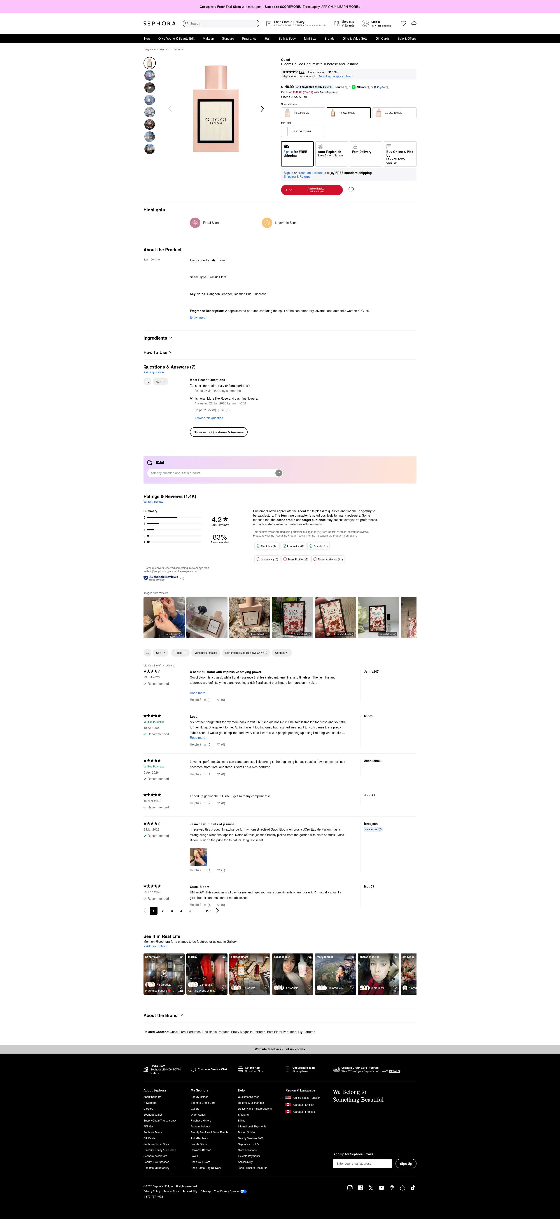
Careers (148, 1108)
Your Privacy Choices (227, 1191)
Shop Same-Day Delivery (206, 1167)
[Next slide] (262, 109)
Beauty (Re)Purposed (156, 1162)
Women (164, 49)
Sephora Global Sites (156, 1144)
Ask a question (316, 72)
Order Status (198, 1114)
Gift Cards (383, 38)
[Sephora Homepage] (159, 23)
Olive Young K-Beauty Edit (176, 38)
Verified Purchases (206, 652)
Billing (241, 1120)
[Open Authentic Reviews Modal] (182, 578)
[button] (346, 87)
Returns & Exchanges (251, 1102)
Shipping (243, 1114)
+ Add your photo (155, 946)
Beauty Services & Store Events (209, 1132)
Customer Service (248, 1097)
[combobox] (221, 23)
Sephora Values (153, 1114)
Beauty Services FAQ (250, 1138)
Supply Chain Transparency (160, 1120)
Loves (194, 1156)
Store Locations (247, 1150)
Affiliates (149, 1126)
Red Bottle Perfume (215, 1031)
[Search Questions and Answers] (147, 381)
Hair (268, 38)
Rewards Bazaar (201, 1150)
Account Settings (201, 1126)
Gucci (285, 60)
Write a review (153, 501)
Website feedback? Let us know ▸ (280, 1049)
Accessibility (245, 1162)
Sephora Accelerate (155, 1156)
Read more (197, 693)
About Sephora (152, 1097)
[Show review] (207, 617)
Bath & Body (287, 38)
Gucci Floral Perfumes (185, 1031)
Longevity (337, 76)
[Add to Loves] (350, 190)
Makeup (208, 38)
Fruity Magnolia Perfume (248, 1031)
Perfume (178, 49)
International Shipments (252, 1126)
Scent (348, 76)
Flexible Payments (249, 1156)
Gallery (195, 1108)
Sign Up (406, 1163)
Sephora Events (153, 1132)
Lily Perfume (306, 1031)
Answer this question (208, 418)
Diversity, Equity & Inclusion (160, 1150)
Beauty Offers (199, 1144)
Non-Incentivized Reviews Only (243, 652)
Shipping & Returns (297, 176)
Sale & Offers (407, 38)
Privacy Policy (152, 1191)
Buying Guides (247, 1132)
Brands (329, 38)
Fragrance (249, 38)
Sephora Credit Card (203, 1102)
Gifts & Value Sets (355, 38)
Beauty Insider (199, 1097)
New (147, 38)
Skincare (228, 38)
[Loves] (403, 23)
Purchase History (201, 1120)
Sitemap (206, 1191)
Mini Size (310, 38)
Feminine (324, 76)
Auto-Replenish (200, 1138)
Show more (198, 317)
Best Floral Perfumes (281, 1031)
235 (208, 911)
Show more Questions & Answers (219, 432)
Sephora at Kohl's (248, 1144)
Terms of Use (171, 1191)
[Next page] (217, 911)
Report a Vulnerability (156, 1167)
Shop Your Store (200, 1162)
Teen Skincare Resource (252, 1167)
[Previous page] (145, 911)
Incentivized (171, 634)
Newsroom (150, 1102)
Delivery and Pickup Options (255, 1108)
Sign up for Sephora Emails (353, 1154)
